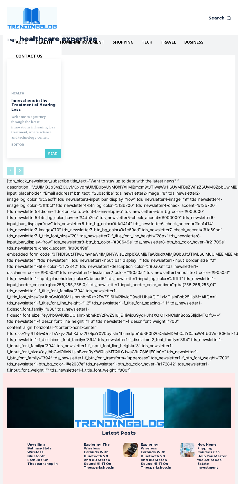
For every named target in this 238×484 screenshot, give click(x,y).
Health (17, 93)
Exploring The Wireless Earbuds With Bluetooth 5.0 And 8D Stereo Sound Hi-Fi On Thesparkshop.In (99, 455)
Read (52, 153)
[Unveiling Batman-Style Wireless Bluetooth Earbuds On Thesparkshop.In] (17, 450)
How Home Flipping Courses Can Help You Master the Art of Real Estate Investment (212, 455)
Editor (17, 145)
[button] (219, 18)
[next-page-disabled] (20, 171)
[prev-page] (10, 171)
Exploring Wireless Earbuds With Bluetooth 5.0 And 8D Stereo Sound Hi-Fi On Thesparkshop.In (156, 455)
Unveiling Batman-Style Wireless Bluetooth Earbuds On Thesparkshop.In (42, 454)
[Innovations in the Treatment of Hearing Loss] (34, 72)
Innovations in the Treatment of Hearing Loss (33, 105)
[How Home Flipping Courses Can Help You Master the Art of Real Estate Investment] (187, 450)
